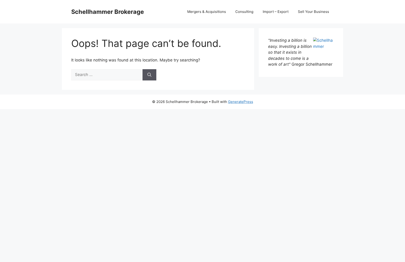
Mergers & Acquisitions (206, 11)
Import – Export (276, 11)
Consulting (244, 11)
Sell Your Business (313, 11)
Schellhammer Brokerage (107, 11)
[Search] (149, 74)
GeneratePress (240, 101)
